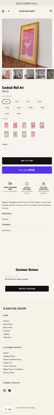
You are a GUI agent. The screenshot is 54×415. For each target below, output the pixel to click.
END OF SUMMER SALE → (27, 3)
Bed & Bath (7, 328)
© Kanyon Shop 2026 (25, 408)
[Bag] (50, 11)
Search (6, 353)
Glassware (7, 337)
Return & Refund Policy (12, 359)
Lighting (6, 334)
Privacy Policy (8, 373)
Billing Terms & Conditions (13, 369)
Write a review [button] (27, 289)
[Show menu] (4, 11)
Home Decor (8, 324)
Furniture (6, 331)
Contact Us (7, 363)
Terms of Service (9, 366)
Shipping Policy (9, 356)
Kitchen (6, 321)
